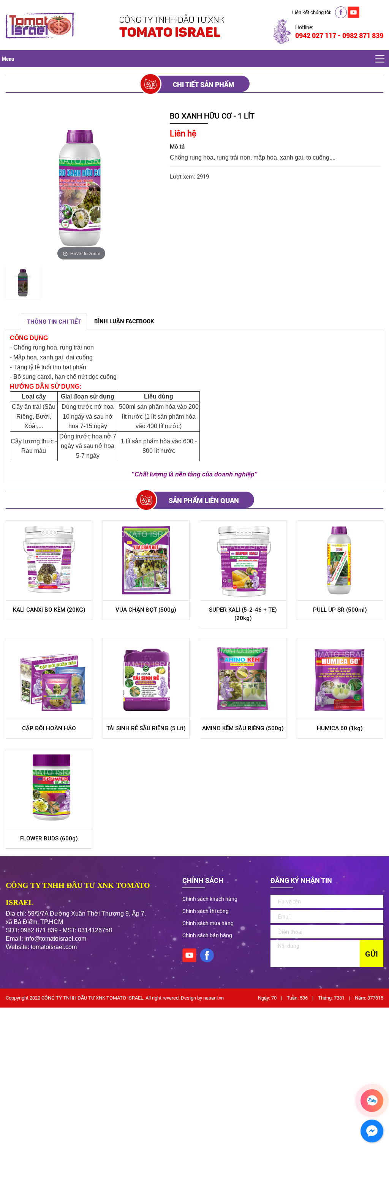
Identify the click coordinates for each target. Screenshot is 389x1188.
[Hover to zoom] (81, 186)
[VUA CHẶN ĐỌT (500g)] (146, 560)
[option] (23, 283)
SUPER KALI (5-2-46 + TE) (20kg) (243, 614)
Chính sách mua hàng (208, 923)
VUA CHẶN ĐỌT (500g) (145, 609)
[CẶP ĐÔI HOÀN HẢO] (49, 679)
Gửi (371, 954)
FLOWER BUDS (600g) (49, 838)
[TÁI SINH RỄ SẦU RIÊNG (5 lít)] (146, 679)
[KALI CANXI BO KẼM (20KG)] (49, 560)
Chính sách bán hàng (207, 935)
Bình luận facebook (124, 321)
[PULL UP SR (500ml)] (340, 560)
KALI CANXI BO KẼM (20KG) (49, 609)
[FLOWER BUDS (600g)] (49, 789)
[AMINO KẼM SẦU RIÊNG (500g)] (243, 679)
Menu (8, 58)
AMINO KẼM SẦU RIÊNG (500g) (243, 728)
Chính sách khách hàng (209, 899)
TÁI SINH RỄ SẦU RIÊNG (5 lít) (146, 728)
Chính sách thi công (205, 911)
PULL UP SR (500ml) (340, 609)
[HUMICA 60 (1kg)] (340, 679)
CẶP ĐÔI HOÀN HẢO (49, 728)
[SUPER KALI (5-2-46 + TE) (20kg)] (243, 560)
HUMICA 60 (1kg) (340, 728)
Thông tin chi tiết (54, 321)
